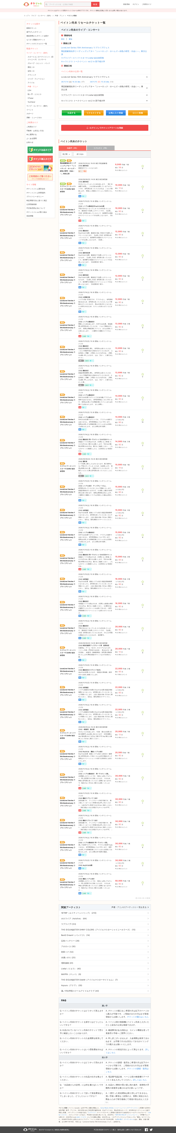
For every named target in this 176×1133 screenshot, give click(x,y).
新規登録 (126, 4)
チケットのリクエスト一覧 (36, 44)
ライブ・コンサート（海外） (37, 106)
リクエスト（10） (101, 148)
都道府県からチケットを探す (37, 36)
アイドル (31, 83)
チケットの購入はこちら (138, 1017)
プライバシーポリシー (35, 196)
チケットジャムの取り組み (36, 212)
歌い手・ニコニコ (34, 94)
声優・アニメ (33, 86)
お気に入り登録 (116, 113)
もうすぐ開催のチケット (35, 40)
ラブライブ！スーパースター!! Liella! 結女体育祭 (82, 58)
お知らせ (29, 142)
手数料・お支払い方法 (35, 131)
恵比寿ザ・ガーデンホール (125, 1119)
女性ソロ (31, 71)
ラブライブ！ (92, 1112)
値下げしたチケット (34, 32)
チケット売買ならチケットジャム (32, 4)
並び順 (65, 154)
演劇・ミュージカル (34, 117)
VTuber (31, 98)
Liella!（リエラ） (81, 1117)
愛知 (70, 39)
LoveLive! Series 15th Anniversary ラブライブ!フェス (85, 47)
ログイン (136, 4)
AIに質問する (31, 134)
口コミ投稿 (138, 113)
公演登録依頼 (31, 204)
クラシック (32, 75)
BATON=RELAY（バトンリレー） (127, 1115)
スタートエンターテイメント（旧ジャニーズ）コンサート (40, 58)
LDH (29, 90)
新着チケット (31, 28)
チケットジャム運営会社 (35, 189)
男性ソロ (31, 67)
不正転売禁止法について (35, 208)
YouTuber (31, 102)
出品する (72, 113)
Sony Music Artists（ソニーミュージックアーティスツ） (119, 1108)
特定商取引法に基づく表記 (36, 200)
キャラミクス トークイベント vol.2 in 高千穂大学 (83, 61)
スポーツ (29, 113)
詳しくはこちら (140, 1080)
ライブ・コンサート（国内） (37, 53)
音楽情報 (29, 216)
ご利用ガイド (146, 4)
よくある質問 (31, 138)
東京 (63, 39)
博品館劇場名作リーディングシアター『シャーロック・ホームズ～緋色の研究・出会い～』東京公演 (104, 52)
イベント (29, 110)
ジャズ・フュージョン (36, 79)
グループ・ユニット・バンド (39, 63)
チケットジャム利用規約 (35, 193)
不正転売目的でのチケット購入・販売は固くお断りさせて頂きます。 (118, 1130)
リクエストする (94, 113)
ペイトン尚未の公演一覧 (72, 71)
